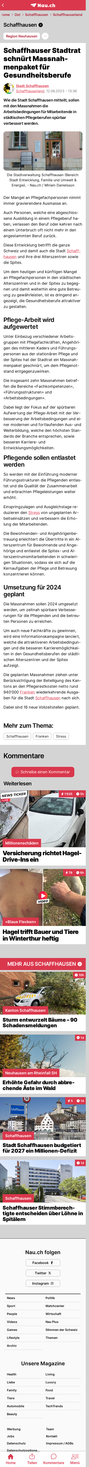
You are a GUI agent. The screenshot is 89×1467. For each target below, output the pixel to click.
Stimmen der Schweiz (62, 1330)
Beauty (12, 1414)
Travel (50, 1398)
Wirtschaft (53, 1314)
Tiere (10, 1398)
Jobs (10, 1436)
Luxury (51, 1382)
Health (11, 1374)
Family (12, 1390)
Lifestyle (13, 1337)
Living (50, 1374)
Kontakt (51, 1436)
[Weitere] (45, 36)
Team (50, 1429)
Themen (52, 1337)
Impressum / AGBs (59, 1443)
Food (49, 1390)
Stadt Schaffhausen (32, 86)
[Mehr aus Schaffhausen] (43, 964)
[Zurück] (2, 5)
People (12, 1314)
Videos (12, 1322)
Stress (34, 512)
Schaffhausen (36, 14)
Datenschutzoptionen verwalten (24, 1450)
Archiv (12, 1345)
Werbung (14, 1429)
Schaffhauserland (67, 14)
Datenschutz (16, 1443)
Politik (50, 1298)
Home (5, 14)
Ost (17, 14)
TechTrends (54, 1406)
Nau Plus (52, 1322)
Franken (27, 692)
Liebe (11, 1382)
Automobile (15, 1406)
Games (12, 1330)
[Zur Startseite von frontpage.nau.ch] (43, 5)
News (11, 1298)
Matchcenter (55, 1306)
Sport (11, 1306)
